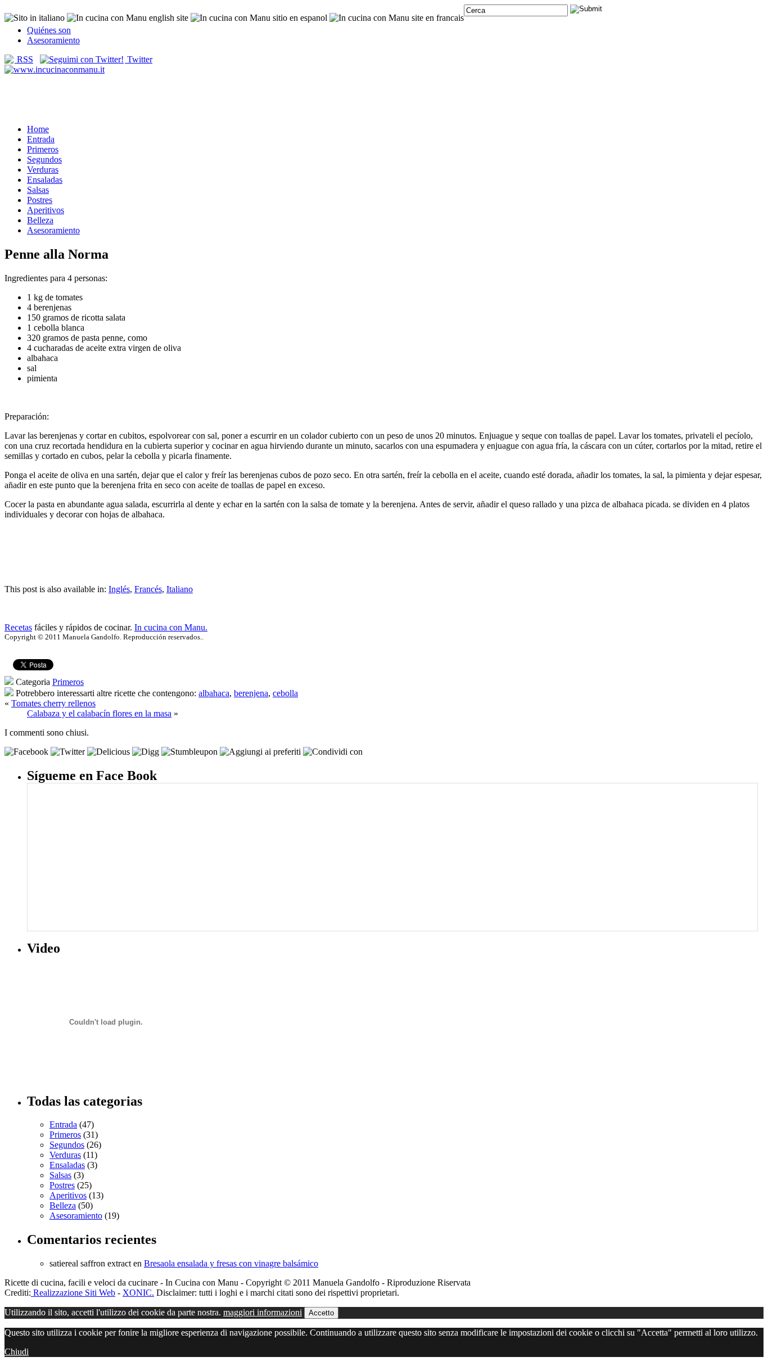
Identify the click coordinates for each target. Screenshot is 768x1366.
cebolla (285, 693)
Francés (148, 589)
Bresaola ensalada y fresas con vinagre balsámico (231, 1263)
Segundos (44, 159)
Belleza (40, 220)
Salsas (38, 190)
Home (38, 129)
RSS (24, 59)
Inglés (119, 589)
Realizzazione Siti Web (73, 1292)
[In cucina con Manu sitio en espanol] (259, 17)
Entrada (41, 139)
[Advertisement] (384, 98)
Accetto (321, 1313)
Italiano (179, 589)
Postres (39, 200)
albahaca (213, 693)
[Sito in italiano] (34, 17)
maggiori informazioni (262, 1312)
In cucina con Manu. (170, 627)
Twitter (138, 59)
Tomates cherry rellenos (53, 703)
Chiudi (16, 1351)
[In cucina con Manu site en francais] (396, 17)
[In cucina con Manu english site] (127, 17)
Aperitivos (45, 210)
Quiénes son (49, 30)
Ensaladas (44, 179)
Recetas (18, 627)
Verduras (42, 169)
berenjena (251, 693)
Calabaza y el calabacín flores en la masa (99, 713)
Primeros (42, 149)
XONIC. (138, 1292)
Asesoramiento (53, 40)
